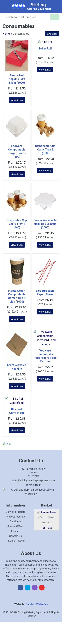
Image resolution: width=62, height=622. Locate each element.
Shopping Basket (48, 512)
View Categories (15, 516)
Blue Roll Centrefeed (16, 411)
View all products (15, 511)
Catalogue (15, 521)
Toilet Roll (45, 48)
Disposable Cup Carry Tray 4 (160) (17, 224)
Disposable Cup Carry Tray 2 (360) (45, 149)
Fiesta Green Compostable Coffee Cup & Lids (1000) (17, 296)
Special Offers (15, 526)
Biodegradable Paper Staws (45, 292)
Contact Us (15, 536)
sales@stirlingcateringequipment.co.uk (33, 480)
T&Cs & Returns (15, 540)
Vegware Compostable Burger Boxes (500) (17, 151)
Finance (15, 531)
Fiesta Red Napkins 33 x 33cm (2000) (17, 79)
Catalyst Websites (37, 604)
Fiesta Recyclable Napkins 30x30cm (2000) (45, 224)
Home (6, 33)
